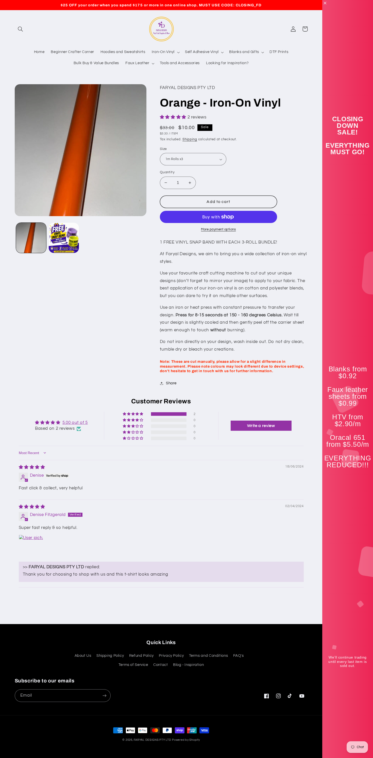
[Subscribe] (104, 695)
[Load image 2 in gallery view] (64, 238)
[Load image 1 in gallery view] (31, 238)
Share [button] (171, 383)
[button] (20, 29)
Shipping (189, 139)
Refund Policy (141, 656)
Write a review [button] (261, 426)
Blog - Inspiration (188, 665)
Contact (160, 665)
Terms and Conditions (208, 656)
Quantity (167, 172)
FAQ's (238, 656)
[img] (32, 467)
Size (163, 149)
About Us (83, 656)
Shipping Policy (110, 656)
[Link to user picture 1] (31, 547)
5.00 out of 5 (75, 422)
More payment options (218, 229)
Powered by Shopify (186, 739)
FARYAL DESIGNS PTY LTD (152, 739)
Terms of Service (133, 665)
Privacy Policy (171, 656)
